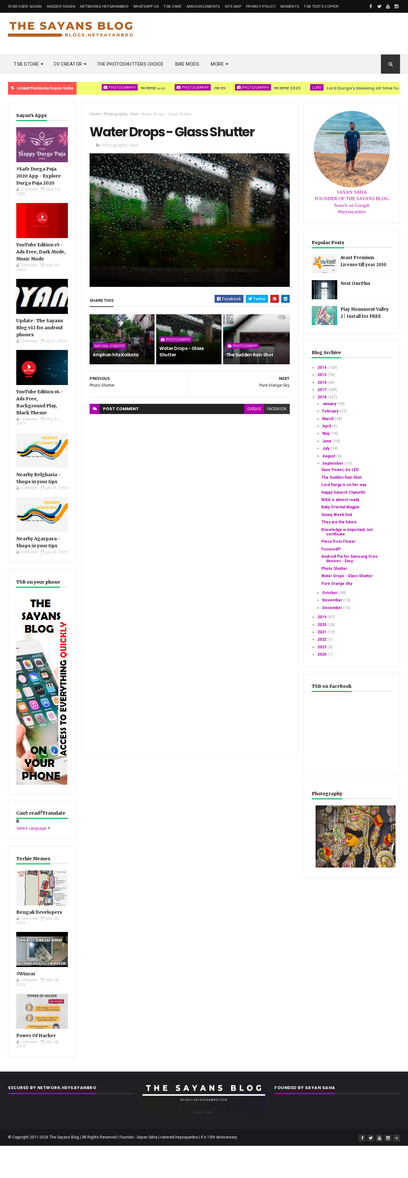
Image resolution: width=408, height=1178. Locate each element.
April (327, 426)
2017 (322, 390)
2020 (322, 624)
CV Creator (68, 64)
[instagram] (396, 6)
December (332, 608)
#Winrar (25, 974)
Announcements (203, 6)
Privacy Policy (261, 6)
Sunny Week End (336, 515)
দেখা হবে (194, 88)
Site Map (233, 6)
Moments (289, 6)
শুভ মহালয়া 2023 (262, 88)
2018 (322, 397)
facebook (277, 409)
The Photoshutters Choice (130, 64)
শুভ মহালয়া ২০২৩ (128, 88)
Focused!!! (330, 549)
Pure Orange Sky (336, 583)
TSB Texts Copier (321, 6)
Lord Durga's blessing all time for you (343, 88)
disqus (254, 409)
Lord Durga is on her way (343, 485)
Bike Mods (187, 64)
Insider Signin (61, 6)
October (330, 593)
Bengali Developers (39, 912)
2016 (322, 382)
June (327, 441)
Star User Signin (25, 6)
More (217, 64)
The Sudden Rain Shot (249, 355)
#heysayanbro (352, 211)
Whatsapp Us (146, 6)
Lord (291, 87)
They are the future (339, 522)
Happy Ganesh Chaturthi (343, 492)
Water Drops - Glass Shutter (181, 351)
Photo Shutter (334, 568)
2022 (322, 639)
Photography (97, 87)
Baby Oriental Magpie (340, 507)
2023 (322, 647)
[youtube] (387, 6)
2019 (322, 617)
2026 (322, 654)
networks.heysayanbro (104, 6)
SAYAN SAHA (352, 192)
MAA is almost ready (340, 500)
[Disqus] (190, 493)
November (332, 600)
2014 (322, 367)
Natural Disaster (109, 346)
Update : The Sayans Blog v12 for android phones (39, 328)
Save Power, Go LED (340, 470)
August (329, 456)
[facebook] (370, 6)
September (333, 463)
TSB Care (172, 6)
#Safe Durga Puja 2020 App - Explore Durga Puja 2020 (38, 176)
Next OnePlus (355, 283)
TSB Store (26, 64)
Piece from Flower (338, 541)
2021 (322, 632)
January (329, 404)
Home (95, 114)
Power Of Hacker (36, 1035)
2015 (322, 375)
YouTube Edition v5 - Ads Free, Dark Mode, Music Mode (41, 252)
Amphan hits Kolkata (115, 355)
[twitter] (379, 6)
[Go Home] (396, 1138)
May (326, 433)
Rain (134, 114)
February (330, 411)
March (328, 419)
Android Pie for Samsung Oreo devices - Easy (349, 558)
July (326, 448)
